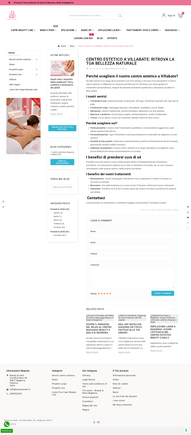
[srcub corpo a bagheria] (23, 126)
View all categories (62, 162)
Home (12, 52)
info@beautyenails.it (20, 389)
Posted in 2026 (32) (59, 209)
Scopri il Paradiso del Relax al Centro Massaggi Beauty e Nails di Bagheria (98, 328)
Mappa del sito (89, 405)
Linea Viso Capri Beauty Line (23, 89)
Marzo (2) (58, 220)
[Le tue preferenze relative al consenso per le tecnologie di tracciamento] (186, 430)
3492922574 (16, 393)
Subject (93, 254)
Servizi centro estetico (20, 59)
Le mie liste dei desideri (125, 396)
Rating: (93, 293)
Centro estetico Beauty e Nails (164, 210)
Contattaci (87, 401)
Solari (12, 64)
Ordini (116, 379)
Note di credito (120, 384)
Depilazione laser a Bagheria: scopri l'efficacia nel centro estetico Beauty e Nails (162, 332)
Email (93, 242)
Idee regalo (14, 84)
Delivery (86, 375)
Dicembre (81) (60, 235)
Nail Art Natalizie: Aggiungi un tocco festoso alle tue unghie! (130, 328)
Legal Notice (88, 379)
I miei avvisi (119, 400)
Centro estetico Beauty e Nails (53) (62, 153)
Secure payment (90, 397)
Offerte (12, 79)
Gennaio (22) (59, 227)
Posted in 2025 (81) (59, 232)
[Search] (119, 15)
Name (93, 231)
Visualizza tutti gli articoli (62, 128)
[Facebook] (94, 422)
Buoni (116, 392)
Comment (94, 265)
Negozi (85, 410)
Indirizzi (117, 388)
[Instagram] (98, 422)
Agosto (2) (58, 213)
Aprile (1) (58, 216)
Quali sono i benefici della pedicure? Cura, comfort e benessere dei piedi (62, 83)
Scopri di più (56, 114)
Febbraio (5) (59, 224)
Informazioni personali (124, 375)
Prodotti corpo (16, 69)
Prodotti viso (15, 74)
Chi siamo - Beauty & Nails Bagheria (92, 391)
